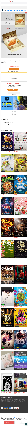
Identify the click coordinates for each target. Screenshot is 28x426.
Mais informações (10, 122)
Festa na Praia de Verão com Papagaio (20, 173)
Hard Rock (2, 349)
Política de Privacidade (24, 419)
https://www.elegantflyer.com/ (17, 417)
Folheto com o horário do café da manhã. (7, 173)
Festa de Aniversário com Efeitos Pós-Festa (20, 393)
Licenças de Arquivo (3, 411)
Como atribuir (13, 124)
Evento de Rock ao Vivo (17, 349)
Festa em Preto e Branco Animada (6, 392)
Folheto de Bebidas (4, 216)
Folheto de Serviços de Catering (5, 259)
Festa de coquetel (17, 194)
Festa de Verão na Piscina (18, 306)
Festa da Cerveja (16, 237)
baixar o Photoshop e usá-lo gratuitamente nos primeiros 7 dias (16, 10)
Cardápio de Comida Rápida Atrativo (6, 151)
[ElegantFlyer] (11, 1)
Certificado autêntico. (4, 306)
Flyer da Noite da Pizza (4, 237)
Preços (20, 411)
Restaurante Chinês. (17, 259)
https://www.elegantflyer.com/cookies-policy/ (21, 418)
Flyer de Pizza (3, 194)
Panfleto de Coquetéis (17, 216)
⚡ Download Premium (14, 68)
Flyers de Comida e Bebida (10, 117)
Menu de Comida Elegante (18, 151)
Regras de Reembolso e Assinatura (13, 412)
